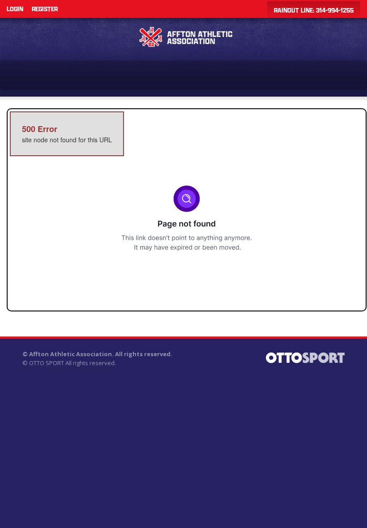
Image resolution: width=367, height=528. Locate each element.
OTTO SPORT (46, 363)
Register (45, 8)
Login (15, 8)
